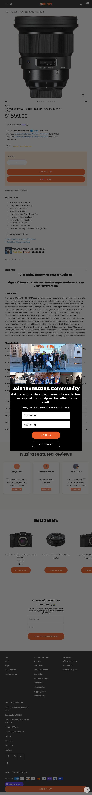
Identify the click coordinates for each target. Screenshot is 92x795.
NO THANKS (46, 444)
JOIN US (46, 435)
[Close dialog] (79, 346)
